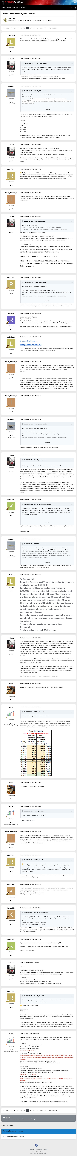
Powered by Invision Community (38, 1153)
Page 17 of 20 (52, 28)
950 (12, 209)
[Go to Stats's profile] (11, 713)
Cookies (45, 1149)
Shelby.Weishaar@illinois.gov (30, 345)
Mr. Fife (12, 18)
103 (12, 723)
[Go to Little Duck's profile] (11, 42)
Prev (7, 28)
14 (17, 28)
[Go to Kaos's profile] (11, 690)
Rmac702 (10, 169)
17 (27, 28)
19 (33, 28)
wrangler (10, 86)
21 (11, 51)
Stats (11, 707)
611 (12, 185)
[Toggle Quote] (23, 63)
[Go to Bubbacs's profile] (11, 65)
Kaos (11, 684)
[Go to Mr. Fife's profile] (5, 20)
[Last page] (45, 28)
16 (24, 28)
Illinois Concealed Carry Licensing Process (40, 20)
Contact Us (39, 1149)
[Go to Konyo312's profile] (11, 891)
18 (30, 28)
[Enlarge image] (36, 753)
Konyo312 (11, 884)
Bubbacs (11, 59)
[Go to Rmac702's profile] (11, 176)
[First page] (4, 28)
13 (14, 28)
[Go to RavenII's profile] (11, 320)
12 (11, 28)
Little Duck (11, 35)
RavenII (11, 313)
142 (12, 102)
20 (37, 28)
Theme (31, 1149)
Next (41, 28)
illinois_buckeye (11, 193)
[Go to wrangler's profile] (11, 93)
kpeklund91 (11, 500)
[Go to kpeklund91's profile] (11, 506)
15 (21, 28)
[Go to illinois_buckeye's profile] (11, 199)
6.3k (12, 75)
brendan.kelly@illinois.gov (28, 341)
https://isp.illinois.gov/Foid (27, 820)
